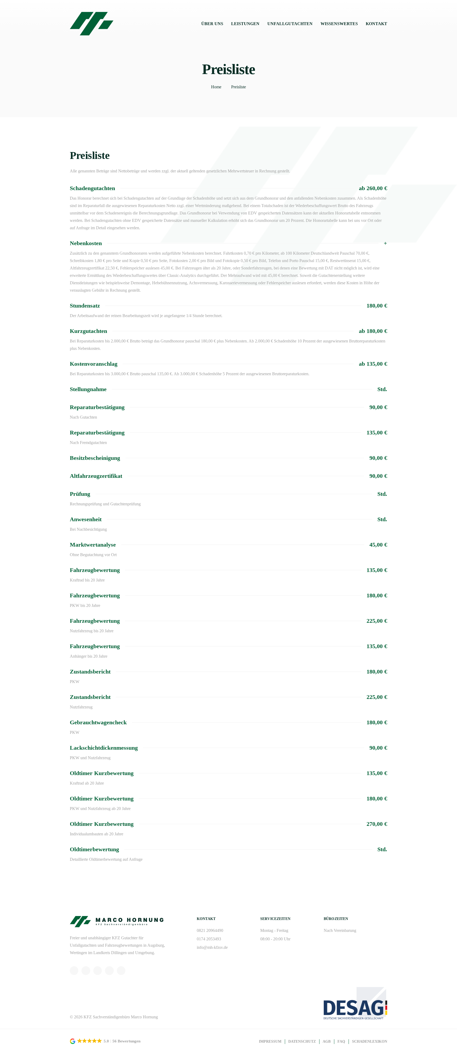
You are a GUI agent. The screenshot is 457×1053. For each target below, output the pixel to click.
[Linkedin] (121, 970)
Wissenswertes (339, 23)
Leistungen (245, 23)
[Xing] (109, 970)
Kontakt (376, 23)
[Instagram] (85, 970)
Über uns (212, 23)
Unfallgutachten (290, 23)
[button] (105, 1041)
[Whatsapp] (74, 970)
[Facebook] (97, 970)
